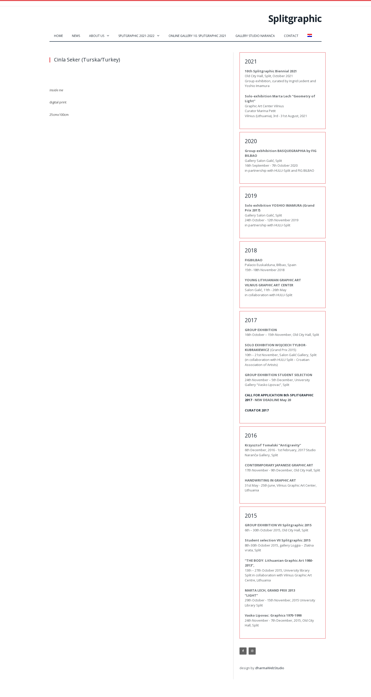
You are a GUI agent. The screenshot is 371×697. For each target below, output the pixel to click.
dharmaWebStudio (269, 668)
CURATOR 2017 (257, 410)
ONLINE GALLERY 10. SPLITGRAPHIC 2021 (197, 36)
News (76, 36)
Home (58, 36)
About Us (96, 36)
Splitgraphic (295, 18)
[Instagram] (252, 651)
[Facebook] (243, 651)
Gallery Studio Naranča (255, 36)
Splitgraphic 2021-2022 (136, 36)
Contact (291, 36)
